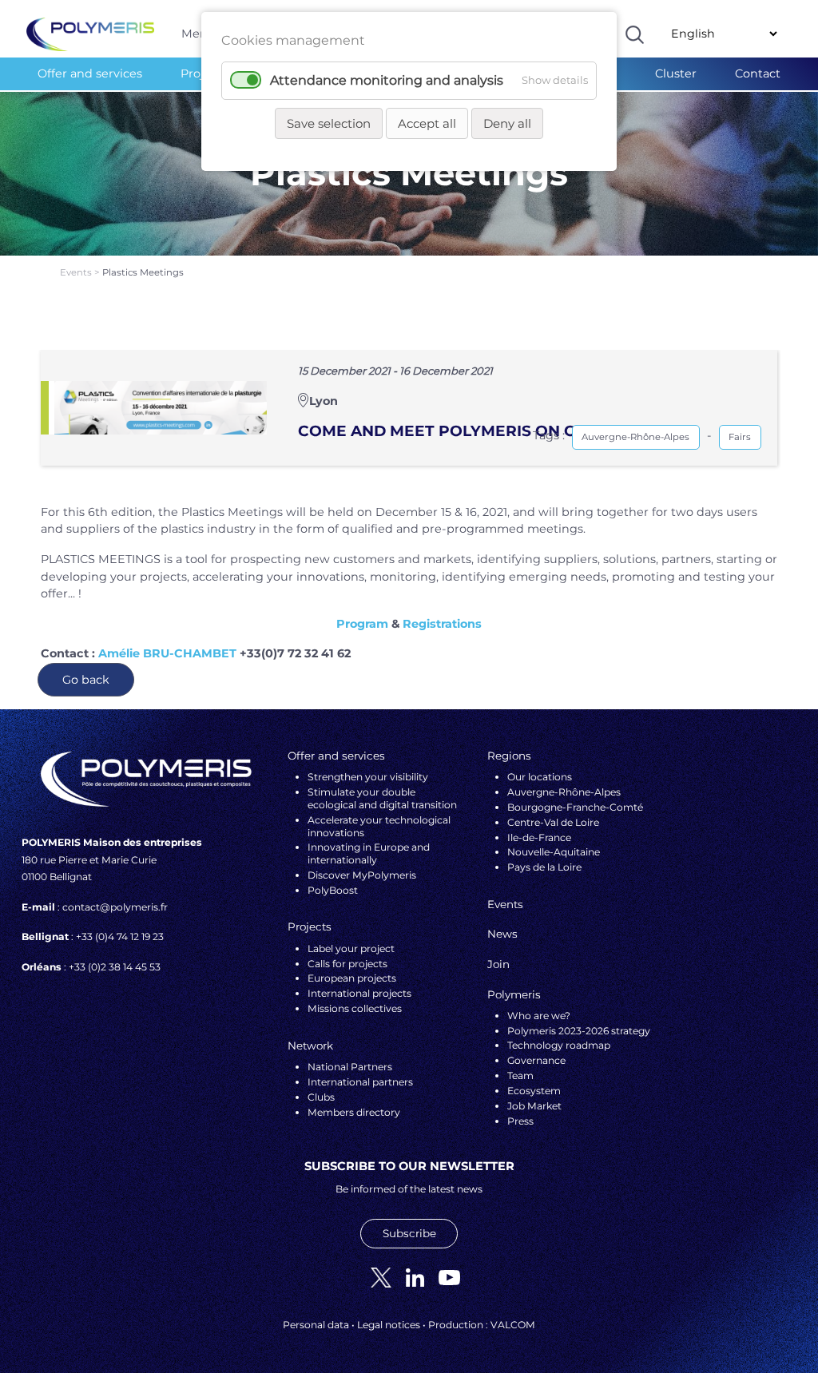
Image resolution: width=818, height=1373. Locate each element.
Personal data (316, 1325)
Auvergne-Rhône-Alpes (635, 436)
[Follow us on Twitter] (375, 1277)
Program (362, 624)
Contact (757, 73)
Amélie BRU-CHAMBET (167, 653)
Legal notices (388, 1325)
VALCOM (512, 1325)
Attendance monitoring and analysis (386, 80)
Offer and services (90, 73)
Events (77, 272)
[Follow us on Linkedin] (409, 1277)
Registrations (442, 624)
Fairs (740, 436)
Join (498, 964)
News (502, 933)
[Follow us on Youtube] (443, 1277)
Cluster (676, 73)
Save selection (329, 123)
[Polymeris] (90, 33)
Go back (85, 680)
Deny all (507, 123)
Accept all (427, 123)
